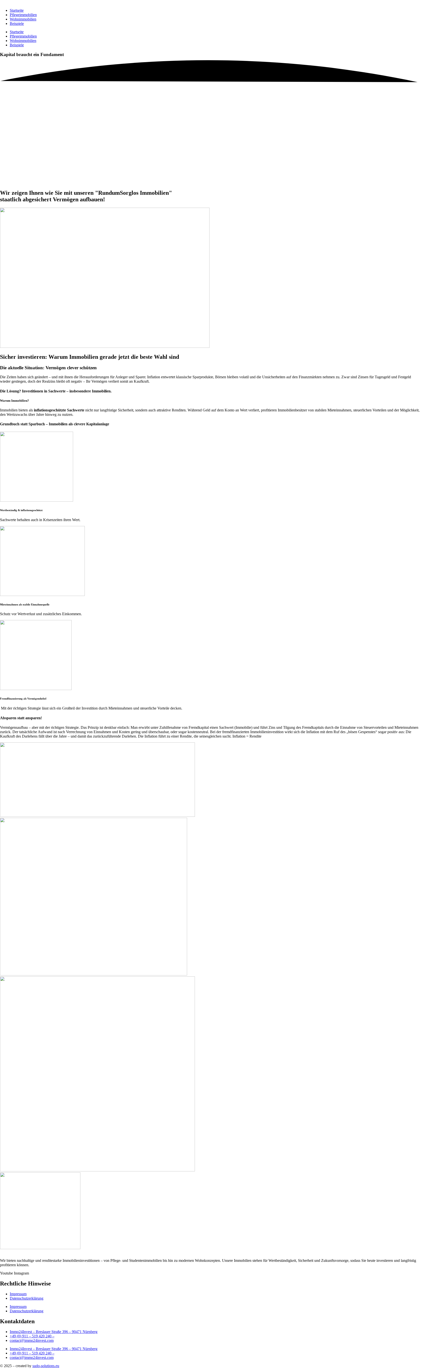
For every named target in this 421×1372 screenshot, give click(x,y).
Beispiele (17, 23)
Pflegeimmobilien (23, 15)
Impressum (18, 1306)
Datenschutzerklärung (26, 1311)
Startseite (17, 10)
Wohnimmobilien (23, 19)
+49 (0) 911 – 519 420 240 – (32, 1353)
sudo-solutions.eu (45, 1366)
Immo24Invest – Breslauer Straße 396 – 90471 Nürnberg (53, 1349)
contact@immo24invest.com (32, 1357)
